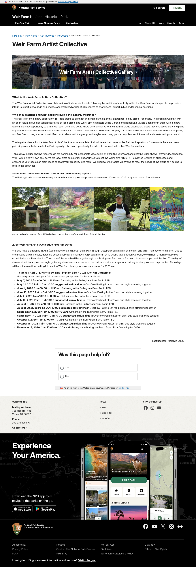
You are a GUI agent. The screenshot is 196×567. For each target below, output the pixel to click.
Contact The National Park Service (75, 549)
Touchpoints (123, 387)
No (67, 376)
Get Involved (72, 23)
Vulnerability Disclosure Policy (117, 553)
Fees (181, 23)
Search (160, 7)
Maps (161, 23)
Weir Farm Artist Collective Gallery (96, 72)
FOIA (15, 553)
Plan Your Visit (22, 23)
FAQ (104, 407)
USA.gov (150, 544)
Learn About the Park (48, 23)
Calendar (171, 23)
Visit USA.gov (87, 560)
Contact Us (19, 427)
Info (139, 23)
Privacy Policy (20, 549)
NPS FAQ (61, 553)
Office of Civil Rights (156, 549)
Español (106, 418)
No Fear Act (107, 544)
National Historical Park (40, 17)
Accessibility (19, 544)
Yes (67, 367)
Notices (60, 544)
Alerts (149, 23)
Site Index (107, 413)
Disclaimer (106, 549)
